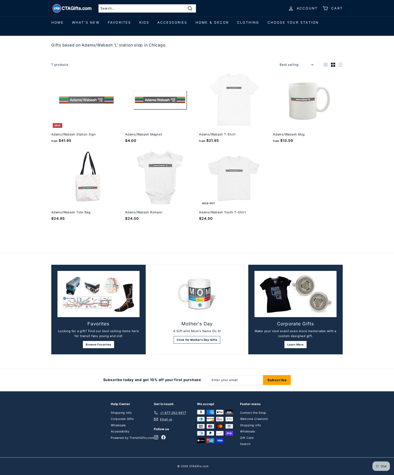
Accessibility (120, 431)
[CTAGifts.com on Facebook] (163, 437)
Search (245, 444)
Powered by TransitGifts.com (132, 437)
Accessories (172, 22)
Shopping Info (121, 412)
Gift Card (247, 437)
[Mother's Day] (197, 294)
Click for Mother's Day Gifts (197, 339)
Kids (144, 22)
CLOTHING (248, 22)
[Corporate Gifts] (295, 294)
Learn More (295, 344)
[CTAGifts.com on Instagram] (156, 437)
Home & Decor (212, 22)
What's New (86, 22)
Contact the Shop (253, 412)
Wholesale (118, 425)
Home (57, 22)
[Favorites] (98, 294)
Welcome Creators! (254, 419)
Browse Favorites (98, 344)
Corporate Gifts (122, 419)
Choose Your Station (293, 22)
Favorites (119, 22)
